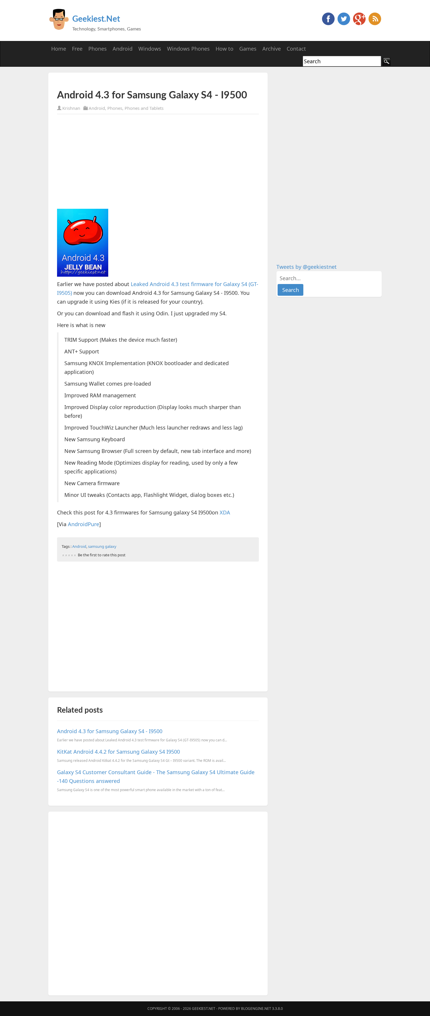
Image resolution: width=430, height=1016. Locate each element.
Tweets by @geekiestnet (306, 266)
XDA (225, 512)
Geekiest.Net (96, 19)
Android (97, 108)
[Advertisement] (125, 81)
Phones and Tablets (144, 108)
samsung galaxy (102, 546)
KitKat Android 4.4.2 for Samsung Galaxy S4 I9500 (118, 751)
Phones (114, 108)
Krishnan (71, 108)
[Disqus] (158, 902)
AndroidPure (83, 524)
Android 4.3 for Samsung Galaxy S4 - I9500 (109, 731)
